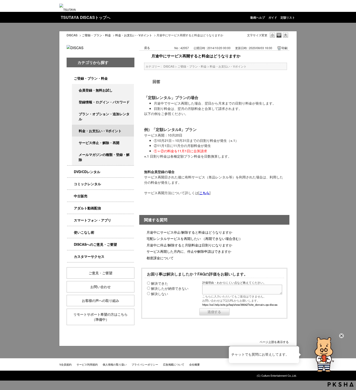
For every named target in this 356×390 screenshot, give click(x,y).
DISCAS (72, 35)
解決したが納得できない (169, 288)
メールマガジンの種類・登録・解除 (104, 157)
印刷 (284, 48)
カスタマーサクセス (89, 256)
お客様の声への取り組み (100, 300)
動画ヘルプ (257, 17)
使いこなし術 (84, 232)
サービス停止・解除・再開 (99, 142)
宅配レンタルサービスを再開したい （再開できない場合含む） (194, 238)
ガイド (272, 17)
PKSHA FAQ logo (341, 384)
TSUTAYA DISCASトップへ (85, 17)
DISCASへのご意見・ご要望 (95, 244)
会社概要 (194, 364)
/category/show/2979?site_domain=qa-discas (70, 78)
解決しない (159, 293)
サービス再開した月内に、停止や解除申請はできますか (189, 251)
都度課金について (160, 257)
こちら (204, 192)
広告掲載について (173, 364)
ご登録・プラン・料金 (96, 35)
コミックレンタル (87, 183)
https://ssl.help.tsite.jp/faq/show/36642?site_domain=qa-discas (240, 304)
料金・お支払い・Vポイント (133, 35)
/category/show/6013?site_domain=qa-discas (70, 196)
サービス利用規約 (87, 364)
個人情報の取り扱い (115, 364)
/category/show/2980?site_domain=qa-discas (70, 171)
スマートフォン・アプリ (92, 220)
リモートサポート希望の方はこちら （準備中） (103, 317)
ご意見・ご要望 (100, 272)
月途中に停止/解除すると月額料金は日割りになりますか (189, 244)
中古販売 (80, 195)
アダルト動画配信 (87, 208)
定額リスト (287, 17)
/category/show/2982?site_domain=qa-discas (70, 220)
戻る (147, 48)
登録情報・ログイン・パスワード (104, 101)
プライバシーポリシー (145, 364)
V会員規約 (65, 364)
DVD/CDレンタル (87, 171)
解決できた (159, 283)
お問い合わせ (100, 286)
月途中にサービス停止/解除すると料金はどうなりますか (189, 232)
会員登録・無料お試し (96, 90)
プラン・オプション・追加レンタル (104, 116)
